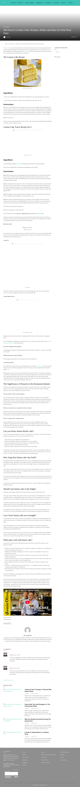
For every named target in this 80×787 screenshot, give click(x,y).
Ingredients (39, 2)
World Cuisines (29, 2)
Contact (70, 2)
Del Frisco (5, 48)
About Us (63, 2)
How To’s (20, 2)
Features (56, 2)
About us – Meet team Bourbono (48, 754)
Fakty (11, 668)
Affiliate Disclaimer (45, 762)
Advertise (62, 754)
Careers (62, 757)
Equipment (48, 2)
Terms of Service (45, 760)
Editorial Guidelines (64, 752)
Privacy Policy (63, 760)
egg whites (18, 163)
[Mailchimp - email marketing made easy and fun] (16, 776)
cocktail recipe (39, 366)
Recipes (13, 2)
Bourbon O (26, 51)
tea (10, 565)
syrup (8, 369)
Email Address (8, 771)
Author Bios (44, 757)
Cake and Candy (7, 623)
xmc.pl (11, 655)
